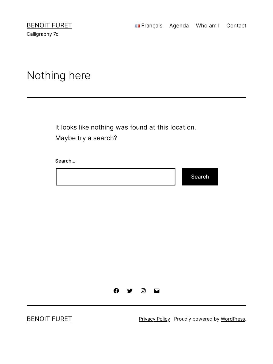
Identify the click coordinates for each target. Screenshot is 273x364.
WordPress (233, 319)
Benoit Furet (49, 25)
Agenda (179, 25)
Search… (65, 161)
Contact (236, 25)
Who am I (207, 25)
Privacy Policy (154, 319)
